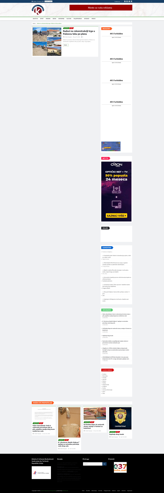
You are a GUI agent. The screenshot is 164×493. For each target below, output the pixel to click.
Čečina (78, 479)
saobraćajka (72, 478)
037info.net (65, 490)
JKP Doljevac (68, 469)
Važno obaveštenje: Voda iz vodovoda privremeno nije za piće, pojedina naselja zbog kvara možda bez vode (44, 428)
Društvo (35, 18)
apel (72, 462)
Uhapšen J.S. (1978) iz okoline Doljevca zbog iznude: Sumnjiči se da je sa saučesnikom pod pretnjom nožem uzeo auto (115, 349)
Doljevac (60, 467)
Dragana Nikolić (106, 288)
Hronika (48, 18)
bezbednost (59, 464)
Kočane (64, 471)
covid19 (64, 464)
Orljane (71, 474)
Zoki (103, 295)
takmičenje (78, 478)
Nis (77, 471)
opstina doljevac (63, 474)
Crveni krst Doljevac (69, 464)
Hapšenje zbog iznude (107, 335)
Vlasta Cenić (59, 479)
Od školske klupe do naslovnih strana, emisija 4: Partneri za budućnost (94, 426)
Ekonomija (61, 18)
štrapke (61, 481)
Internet (86, 18)
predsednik (74, 476)
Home (34, 23)
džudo (66, 467)
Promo (93, 18)
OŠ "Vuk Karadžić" (77, 474)
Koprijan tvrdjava (78, 469)
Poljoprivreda (78, 18)
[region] (120, 467)
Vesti (103, 393)
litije (66, 471)
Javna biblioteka (73, 467)
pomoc (70, 476)
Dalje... (65, 45)
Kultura (69, 18)
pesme (58, 476)
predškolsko (79, 476)
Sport (41, 18)
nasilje (75, 471)
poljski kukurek (66, 476)
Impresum (129, 490)
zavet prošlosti (68, 479)
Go (104, 464)
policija (61, 476)
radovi (62, 478)
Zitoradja (75, 479)
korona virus (59, 471)
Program (104, 386)
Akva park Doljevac (67, 462)
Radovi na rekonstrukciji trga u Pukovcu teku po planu (49, 23)
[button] (120, 467)
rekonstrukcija (67, 478)
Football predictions (107, 281)
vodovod (64, 479)
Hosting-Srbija (52, 490)
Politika (104, 383)
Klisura (72, 469)
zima (72, 479)
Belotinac (75, 462)
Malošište (70, 471)
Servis (54, 18)
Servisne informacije (107, 390)
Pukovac (59, 478)
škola (58, 481)
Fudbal (68, 467)
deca (75, 464)
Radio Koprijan (68, 37)
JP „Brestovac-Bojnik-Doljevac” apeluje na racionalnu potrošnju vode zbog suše (68, 444)
